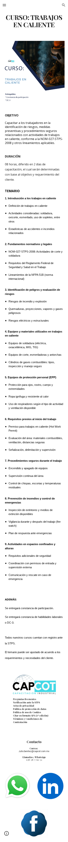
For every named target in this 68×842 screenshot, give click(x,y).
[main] (34, 21)
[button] (4, 5)
